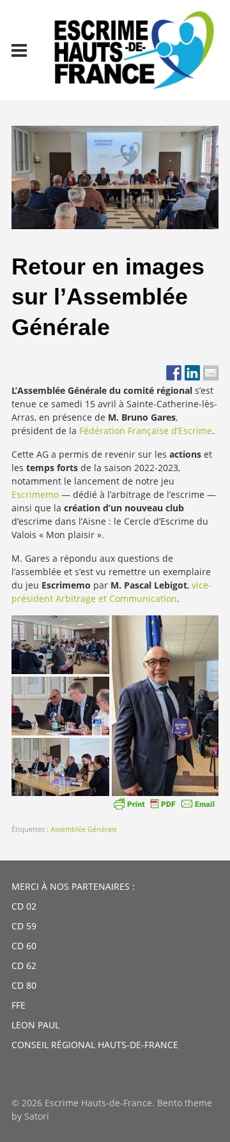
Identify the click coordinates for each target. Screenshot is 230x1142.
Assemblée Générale (83, 829)
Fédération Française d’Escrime (145, 430)
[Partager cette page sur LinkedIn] (192, 372)
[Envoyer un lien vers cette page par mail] (210, 372)
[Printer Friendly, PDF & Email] (164, 803)
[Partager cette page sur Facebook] (173, 372)
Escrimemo (36, 494)
